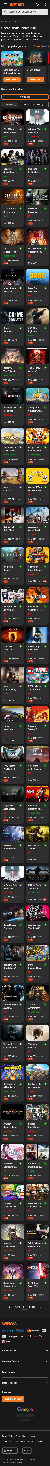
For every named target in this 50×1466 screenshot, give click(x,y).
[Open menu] (5, 4)
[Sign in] (37, 4)
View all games (41, 46)
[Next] (41, 1307)
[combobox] (25, 12)
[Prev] (9, 1307)
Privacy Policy (8, 1436)
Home (3, 22)
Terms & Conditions (10, 1441)
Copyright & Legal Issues (26, 1436)
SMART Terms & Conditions (31, 1441)
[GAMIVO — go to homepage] (17, 4)
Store (9, 22)
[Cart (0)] (44, 4)
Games (15, 22)
